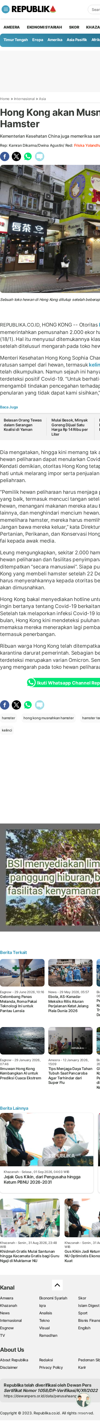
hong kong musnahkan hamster (48, 718)
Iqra (42, 1305)
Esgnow (7, 1328)
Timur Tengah (15, 39)
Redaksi (46, 1360)
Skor (82, 1298)
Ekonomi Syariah (44, 27)
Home (5, 99)
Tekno (44, 1320)
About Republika (14, 1360)
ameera (11, 27)
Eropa (37, 39)
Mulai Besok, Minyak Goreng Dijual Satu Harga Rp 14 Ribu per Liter (69, 427)
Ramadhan (48, 1335)
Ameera (6, 1298)
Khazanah (8, 1305)
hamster (8, 718)
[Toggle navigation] (5, 9)
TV (2, 1335)
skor (74, 27)
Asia (42, 99)
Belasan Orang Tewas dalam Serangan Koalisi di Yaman (23, 425)
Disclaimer (9, 1367)
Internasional (24, 99)
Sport (82, 1313)
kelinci (7, 730)
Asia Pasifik (77, 39)
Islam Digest (88, 1305)
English (84, 1328)
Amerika (54, 39)
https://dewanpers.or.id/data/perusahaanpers (43, 1396)
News (5, 1313)
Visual (44, 1328)
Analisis (45, 1313)
